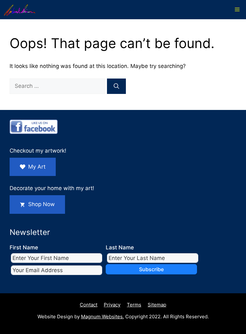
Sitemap (157, 305)
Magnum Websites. (102, 316)
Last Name (120, 247)
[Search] (116, 86)
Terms (134, 305)
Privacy (112, 305)
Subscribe (151, 269)
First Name (24, 247)
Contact (88, 305)
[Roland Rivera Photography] (19, 9)
